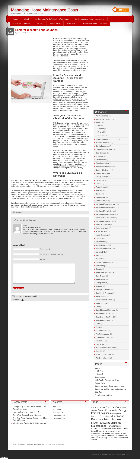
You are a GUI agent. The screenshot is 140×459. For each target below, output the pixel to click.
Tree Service (101, 344)
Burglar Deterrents (103, 143)
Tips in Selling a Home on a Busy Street (27, 412)
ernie (19, 33)
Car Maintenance (102, 146)
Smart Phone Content (104, 300)
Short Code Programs (104, 293)
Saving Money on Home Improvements (89, 19)
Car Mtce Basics (98, 407)
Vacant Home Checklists (105, 348)
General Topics (101, 201)
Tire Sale (94, 439)
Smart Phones (101, 303)
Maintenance (101, 242)
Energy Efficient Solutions (108, 411)
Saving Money (101, 283)
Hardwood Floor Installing (105, 208)
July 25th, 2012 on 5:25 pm (31, 227)
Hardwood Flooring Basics (101, 416)
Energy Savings (102, 177)
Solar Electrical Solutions (105, 310)
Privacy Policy (55, 23)
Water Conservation (103, 355)
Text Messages (101, 331)
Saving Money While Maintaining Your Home (52, 19)
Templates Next (107, 454)
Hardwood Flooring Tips (105, 221)
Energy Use (100, 180)
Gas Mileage (100, 197)
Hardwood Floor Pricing (105, 211)
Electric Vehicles (102, 163)
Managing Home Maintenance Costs (44, 10)
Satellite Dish (101, 279)
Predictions (100, 259)
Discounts (18, 212)
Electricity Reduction (104, 167)
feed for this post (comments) (24, 296)
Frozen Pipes (101, 187)
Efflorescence (101, 160)
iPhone (104, 429)
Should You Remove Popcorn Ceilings (27, 415)
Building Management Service (107, 139)
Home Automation (103, 225)
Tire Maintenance (102, 334)
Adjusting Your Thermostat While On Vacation (29, 423)
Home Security (101, 232)
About (26, 19)
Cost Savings (29, 33)
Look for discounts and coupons (36, 29)
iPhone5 (100, 132)
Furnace (99, 191)
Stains (98, 324)
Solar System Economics (102, 435)
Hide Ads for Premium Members (95, 23)
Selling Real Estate (103, 290)
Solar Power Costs (103, 320)
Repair (98, 269)
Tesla (98, 327)
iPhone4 (100, 129)
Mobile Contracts (102, 245)
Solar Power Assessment (106, 314)
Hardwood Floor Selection (106, 218)
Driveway (99, 156)
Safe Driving (100, 276)
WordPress (125, 454)
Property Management (104, 262)
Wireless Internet (102, 358)
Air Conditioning (102, 116)
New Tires (99, 255)
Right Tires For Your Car (105, 273)
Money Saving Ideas (103, 249)
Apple (98, 123)
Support (100, 374)
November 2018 (59, 419)
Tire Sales (99, 341)
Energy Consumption (108, 410)
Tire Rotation (123, 438)
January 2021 (58, 413)
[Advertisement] (31, 56)
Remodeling (100, 266)
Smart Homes (101, 296)
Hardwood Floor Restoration (107, 421)
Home (15, 19)
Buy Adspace (72, 23)
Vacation (99, 351)
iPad (99, 125)
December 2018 (59, 416)
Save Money (105, 433)
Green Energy (116, 413)
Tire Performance (102, 337)
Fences (98, 184)
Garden (98, 194)
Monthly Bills (101, 252)
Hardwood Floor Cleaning (105, 204)
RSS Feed (122, 10)
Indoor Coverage (102, 235)
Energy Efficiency (103, 170)
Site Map (40, 23)
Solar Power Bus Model (105, 317)
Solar (98, 307)
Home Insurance (102, 228)
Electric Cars (113, 407)
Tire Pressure (112, 438)
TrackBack (18, 299)
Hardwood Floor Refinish (105, 214)
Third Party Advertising (21, 23)
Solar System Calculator (119, 433)
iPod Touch (101, 135)
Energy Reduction (103, 173)
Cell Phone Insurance (104, 149)
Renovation (101, 431)
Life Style (99, 238)
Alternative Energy (103, 119)
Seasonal (99, 286)
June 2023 (57, 410)
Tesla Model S (118, 436)
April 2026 (56, 407)
